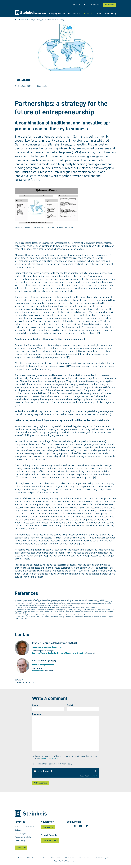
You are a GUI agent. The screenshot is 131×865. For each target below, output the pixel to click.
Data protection (70, 858)
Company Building (57, 13)
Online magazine (21, 834)
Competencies (74, 13)
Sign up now (48, 827)
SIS (86, 4)
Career (98, 13)
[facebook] (68, 826)
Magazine (88, 13)
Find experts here (50, 840)
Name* (35, 705)
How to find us (55, 858)
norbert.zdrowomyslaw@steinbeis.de (48, 647)
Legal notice (42, 858)
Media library (110, 13)
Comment (37, 714)
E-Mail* (70, 705)
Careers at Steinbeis (23, 837)
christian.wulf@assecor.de (43, 665)
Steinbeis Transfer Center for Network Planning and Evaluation (59, 653)
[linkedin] (87, 826)
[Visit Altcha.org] (96, 771)
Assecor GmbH (38, 671)
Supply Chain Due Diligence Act (64, 861)
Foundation (41, 13)
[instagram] (74, 826)
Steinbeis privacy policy (48, 758)
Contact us (21, 848)
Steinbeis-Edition (84, 858)
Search (78, 4)
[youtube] (80, 826)
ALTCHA (94, 776)
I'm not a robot (44, 771)
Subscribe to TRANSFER (25, 858)
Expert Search (110, 4)
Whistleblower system (102, 858)
